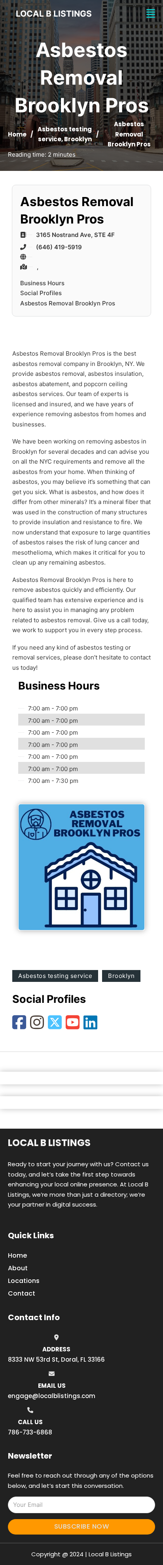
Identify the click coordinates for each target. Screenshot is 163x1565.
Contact (21, 1293)
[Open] (150, 14)
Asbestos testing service (55, 976)
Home (17, 134)
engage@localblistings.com (51, 1396)
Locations (24, 1280)
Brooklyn (78, 139)
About (18, 1268)
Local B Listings (54, 14)
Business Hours (42, 283)
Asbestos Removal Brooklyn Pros (67, 303)
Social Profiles (41, 293)
